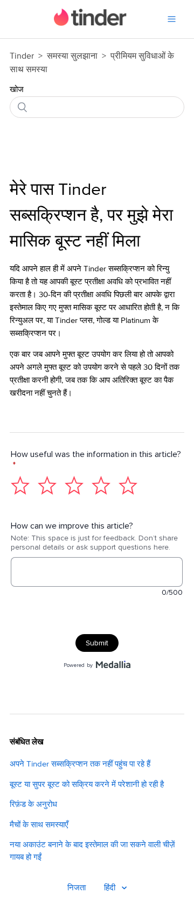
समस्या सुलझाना (72, 56)
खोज (17, 90)
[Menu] (171, 19)
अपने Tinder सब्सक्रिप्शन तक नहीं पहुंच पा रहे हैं (80, 764)
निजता (76, 888)
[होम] (90, 23)
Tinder (22, 56)
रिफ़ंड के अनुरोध (33, 804)
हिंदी (110, 888)
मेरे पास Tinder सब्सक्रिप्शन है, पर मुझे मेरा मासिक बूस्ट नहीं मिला (91, 215)
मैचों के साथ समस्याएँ (39, 825)
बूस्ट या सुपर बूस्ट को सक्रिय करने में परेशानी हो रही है (87, 785)
